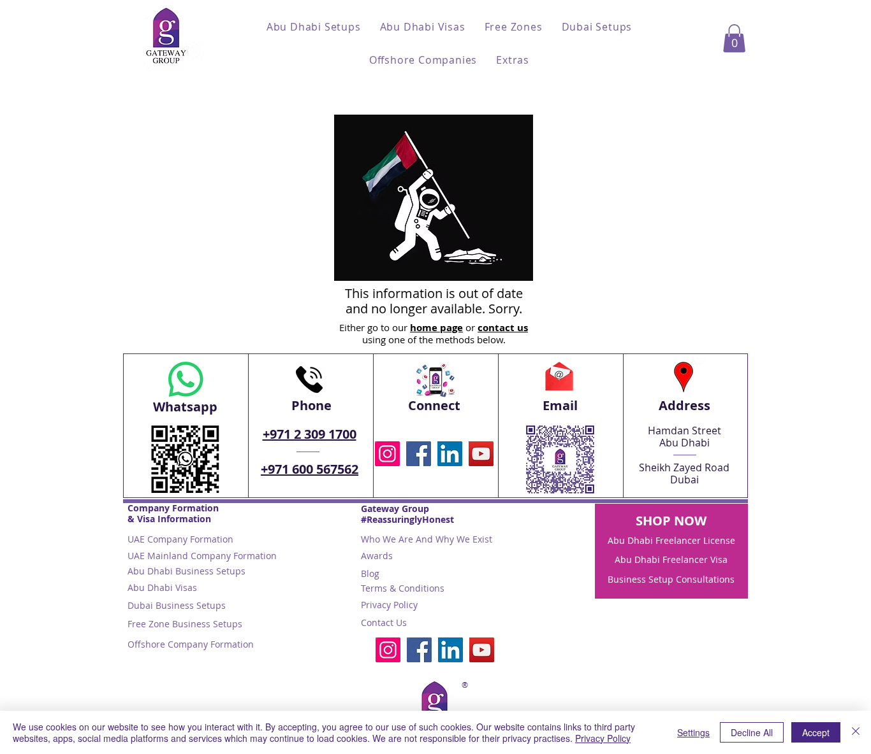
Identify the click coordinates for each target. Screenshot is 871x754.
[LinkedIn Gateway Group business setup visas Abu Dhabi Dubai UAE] (449, 453)
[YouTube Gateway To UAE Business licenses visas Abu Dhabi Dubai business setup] (481, 453)
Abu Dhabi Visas (162, 587)
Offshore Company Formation (191, 644)
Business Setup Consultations (671, 579)
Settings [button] (693, 732)
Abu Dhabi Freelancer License (671, 540)
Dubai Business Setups (177, 605)
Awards (377, 556)
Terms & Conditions (402, 588)
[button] (313, 26)
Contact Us (384, 622)
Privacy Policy (389, 605)
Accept (816, 732)
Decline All (752, 732)
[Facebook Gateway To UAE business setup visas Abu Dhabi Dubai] (418, 453)
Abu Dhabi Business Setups (186, 571)
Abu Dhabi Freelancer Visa (671, 559)
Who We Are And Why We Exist (426, 539)
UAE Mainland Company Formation (202, 556)
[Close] (855, 732)
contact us (503, 327)
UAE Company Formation (180, 539)
